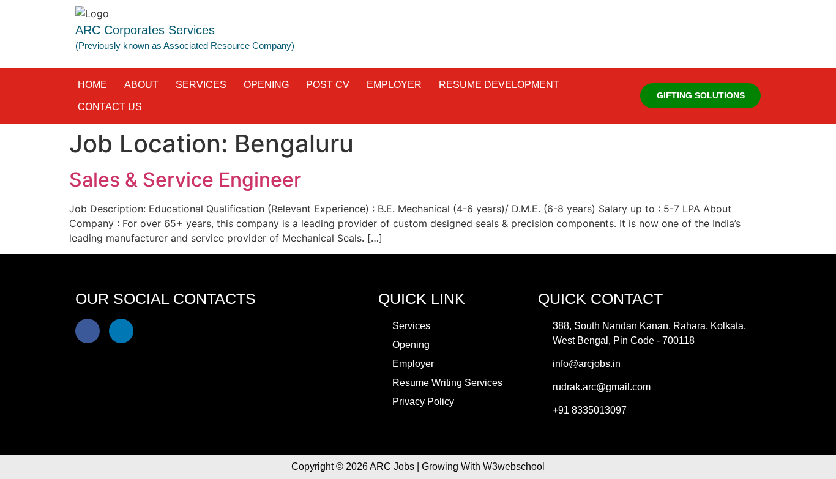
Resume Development (499, 85)
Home (92, 85)
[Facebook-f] (87, 331)
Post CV (327, 85)
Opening (266, 85)
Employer (394, 85)
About (141, 85)
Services (201, 85)
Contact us (110, 107)
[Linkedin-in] (121, 331)
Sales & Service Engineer (185, 179)
